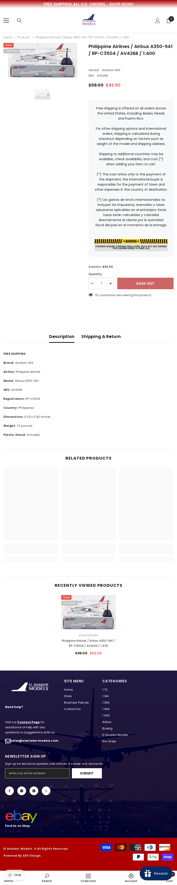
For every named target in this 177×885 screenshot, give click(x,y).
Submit (87, 773)
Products (23, 37)
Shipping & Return (101, 336)
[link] (30, 551)
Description (61, 336)
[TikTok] (34, 790)
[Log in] (157, 20)
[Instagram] (21, 790)
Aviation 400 (111, 70)
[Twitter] (46, 790)
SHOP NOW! (121, 4)
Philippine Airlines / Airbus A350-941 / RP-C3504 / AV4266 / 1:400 (88, 643)
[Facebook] (9, 790)
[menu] (6, 20)
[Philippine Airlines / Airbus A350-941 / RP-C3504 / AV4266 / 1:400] (88, 612)
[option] (42, 60)
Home (7, 37)
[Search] (19, 20)
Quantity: (95, 274)
